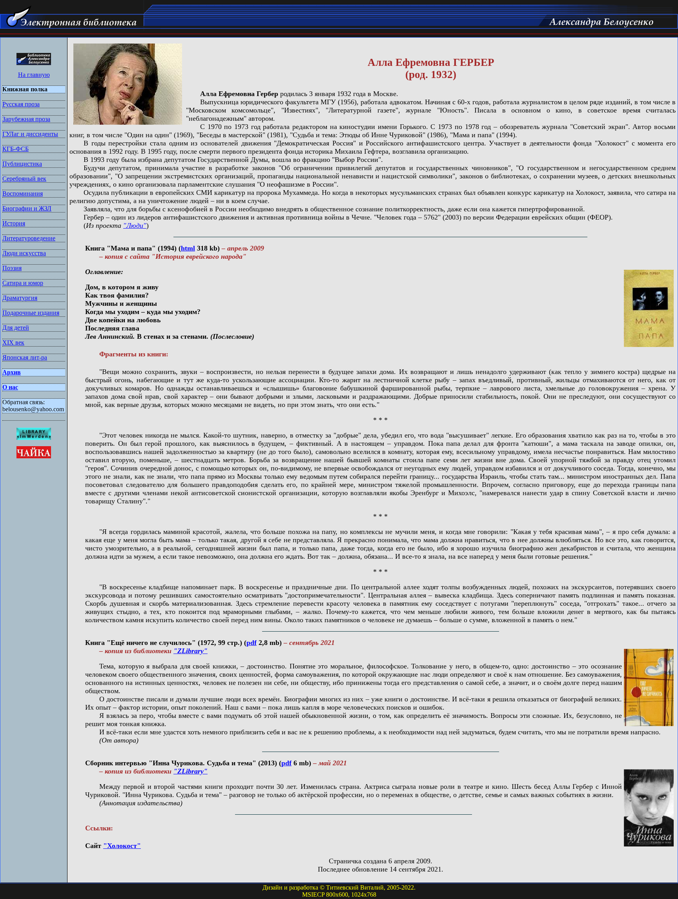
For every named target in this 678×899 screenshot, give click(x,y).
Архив (11, 372)
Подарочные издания (30, 312)
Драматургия (19, 297)
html (188, 248)
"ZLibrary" (190, 651)
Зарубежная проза (26, 119)
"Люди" (134, 225)
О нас (10, 387)
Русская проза (21, 104)
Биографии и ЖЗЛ (26, 208)
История (13, 223)
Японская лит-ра (24, 357)
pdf (251, 643)
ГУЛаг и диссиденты (30, 134)
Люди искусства (24, 253)
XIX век (13, 342)
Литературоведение (28, 238)
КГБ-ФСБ (15, 148)
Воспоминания (22, 193)
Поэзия (12, 268)
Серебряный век (24, 178)
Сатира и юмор (22, 283)
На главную (34, 74)
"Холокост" (122, 846)
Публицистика (22, 163)
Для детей (15, 327)
